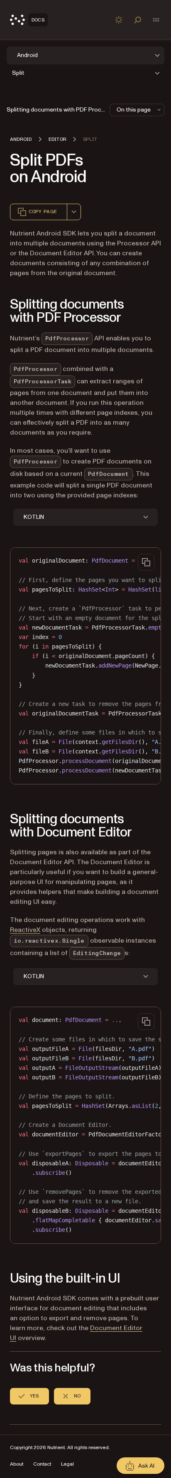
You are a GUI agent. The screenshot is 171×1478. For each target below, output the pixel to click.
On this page (134, 110)
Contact (42, 1464)
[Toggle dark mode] (118, 20)
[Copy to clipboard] (146, 562)
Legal (67, 1464)
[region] (85, 665)
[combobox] (74, 212)
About (16, 1464)
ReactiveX (25, 929)
